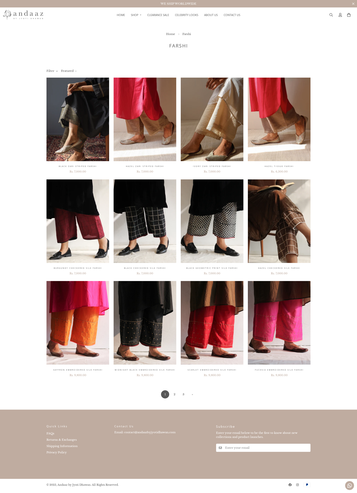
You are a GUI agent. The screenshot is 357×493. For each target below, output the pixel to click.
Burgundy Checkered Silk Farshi (78, 268)
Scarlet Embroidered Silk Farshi (212, 369)
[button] (349, 15)
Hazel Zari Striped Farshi (145, 166)
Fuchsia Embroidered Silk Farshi (279, 369)
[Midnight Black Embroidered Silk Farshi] (145, 323)
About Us (211, 15)
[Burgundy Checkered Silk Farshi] (77, 221)
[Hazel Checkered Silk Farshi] (279, 221)
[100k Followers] (297, 484)
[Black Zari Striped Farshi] (77, 119)
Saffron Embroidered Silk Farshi (78, 369)
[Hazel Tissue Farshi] (279, 119)
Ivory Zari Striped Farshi (212, 166)
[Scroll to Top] (349, 472)
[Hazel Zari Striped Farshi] (145, 119)
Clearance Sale (158, 15)
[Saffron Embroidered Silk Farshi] (77, 323)
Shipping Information (62, 446)
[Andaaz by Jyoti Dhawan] (23, 15)
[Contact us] (349, 485)
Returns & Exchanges (61, 439)
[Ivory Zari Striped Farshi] (212, 119)
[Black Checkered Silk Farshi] (145, 221)
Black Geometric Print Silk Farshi (212, 268)
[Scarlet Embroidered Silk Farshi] (212, 323)
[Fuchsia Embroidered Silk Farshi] (279, 323)
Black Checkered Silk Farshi (145, 268)
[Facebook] (290, 484)
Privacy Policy (56, 452)
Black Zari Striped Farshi (78, 166)
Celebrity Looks (186, 15)
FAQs (50, 433)
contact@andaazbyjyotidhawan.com (150, 432)
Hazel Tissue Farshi (279, 166)
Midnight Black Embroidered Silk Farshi (145, 369)
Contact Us (232, 15)
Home (121, 15)
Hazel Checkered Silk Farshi (279, 268)
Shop (134, 15)
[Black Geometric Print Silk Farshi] (212, 221)
